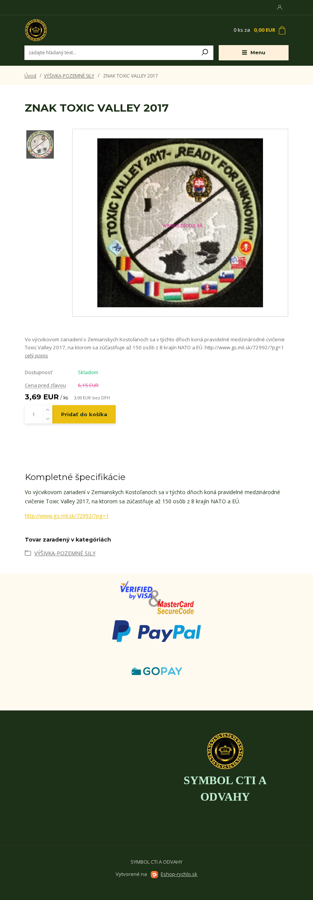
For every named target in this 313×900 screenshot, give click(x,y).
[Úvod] (69, 30)
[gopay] (156, 597)
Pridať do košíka (84, 414)
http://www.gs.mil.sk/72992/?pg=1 (67, 515)
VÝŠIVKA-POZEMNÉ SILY (69, 76)
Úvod (30, 76)
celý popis (36, 355)
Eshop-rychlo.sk (179, 874)
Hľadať (205, 52)
